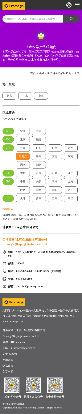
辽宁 (70, 173)
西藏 (38, 198)
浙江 (70, 198)
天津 (23, 198)
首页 (33, 73)
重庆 (23, 139)
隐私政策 (7, 365)
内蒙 (38, 181)
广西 (54, 148)
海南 (38, 156)
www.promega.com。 (14, 321)
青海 (54, 181)
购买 (41, 73)
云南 (54, 198)
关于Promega (9, 353)
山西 (38, 190)
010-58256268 (18, 342)
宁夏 (23, 181)
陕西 (23, 190)
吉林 (23, 173)
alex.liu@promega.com (29, 286)
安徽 (23, 131)
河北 (54, 156)
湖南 (23, 164)
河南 (70, 156)
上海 (41, 95)
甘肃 (23, 148)
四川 (70, 190)
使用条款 (7, 359)
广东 (25, 95)
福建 (38, 139)
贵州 (70, 148)
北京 (9, 95)
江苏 (38, 173)
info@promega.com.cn (22, 348)
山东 (54, 190)
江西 (54, 173)
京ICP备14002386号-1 (13, 404)
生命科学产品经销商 (59, 73)
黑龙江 (23, 156)
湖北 (38, 164)
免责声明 (7, 371)
